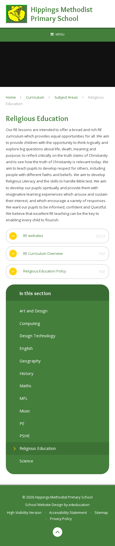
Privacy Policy (61, 518)
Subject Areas (66, 97)
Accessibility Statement (68, 512)
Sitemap (101, 512)
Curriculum (35, 97)
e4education (79, 504)
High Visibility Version (24, 512)
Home (11, 97)
